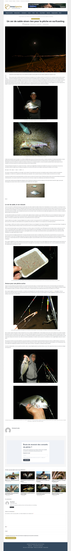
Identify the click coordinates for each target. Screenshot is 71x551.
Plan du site (25, 547)
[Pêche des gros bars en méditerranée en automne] (43, 475)
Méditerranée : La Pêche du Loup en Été (12, 480)
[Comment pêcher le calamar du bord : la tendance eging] (28, 488)
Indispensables (17, 12)
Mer (37, 12)
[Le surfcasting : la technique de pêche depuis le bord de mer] (12, 488)
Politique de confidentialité (38, 547)
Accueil (20, 16)
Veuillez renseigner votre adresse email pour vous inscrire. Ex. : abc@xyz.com (34, 457)
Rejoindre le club (26, 453)
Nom (6, 526)
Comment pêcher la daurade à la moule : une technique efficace (43, 494)
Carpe (29, 12)
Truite (33, 12)
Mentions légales (30, 547)
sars (53, 291)
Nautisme (48, 12)
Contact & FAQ (45, 547)
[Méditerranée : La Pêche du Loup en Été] (12, 475)
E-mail (6, 531)
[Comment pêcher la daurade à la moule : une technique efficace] (43, 488)
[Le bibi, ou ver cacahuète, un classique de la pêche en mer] (59, 475)
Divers (60, 12)
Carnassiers (24, 12)
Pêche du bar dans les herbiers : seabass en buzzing (57, 494)
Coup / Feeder (42, 12)
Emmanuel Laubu (26, 24)
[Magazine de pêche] (13, 6)
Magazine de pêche (9, 12)
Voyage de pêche (55, 12)
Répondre (11, 507)
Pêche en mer (24, 16)
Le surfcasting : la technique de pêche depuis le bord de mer (11, 494)
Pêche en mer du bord (30, 16)
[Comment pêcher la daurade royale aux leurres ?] (28, 475)
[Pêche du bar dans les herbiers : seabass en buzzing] (59, 488)
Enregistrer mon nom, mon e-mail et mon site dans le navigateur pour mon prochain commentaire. (22, 535)
